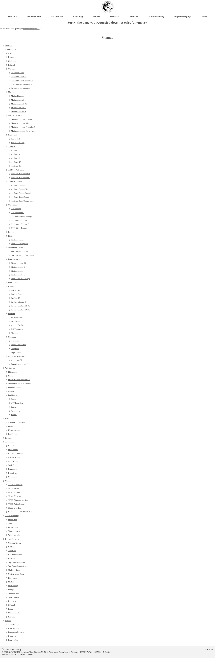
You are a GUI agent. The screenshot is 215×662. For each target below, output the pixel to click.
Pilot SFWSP (13, 282)
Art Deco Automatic (16, 169)
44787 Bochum (14, 492)
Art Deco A (15, 154)
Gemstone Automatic (16, 356)
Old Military (13, 204)
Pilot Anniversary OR (19, 243)
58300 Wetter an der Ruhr (18, 500)
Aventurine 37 (16, 360)
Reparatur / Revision (16, 632)
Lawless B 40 (16, 294)
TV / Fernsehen (17, 403)
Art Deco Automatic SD (20, 173)
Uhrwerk (11, 558)
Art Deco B (15, 158)
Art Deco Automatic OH (20, 177)
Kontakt (8, 438)
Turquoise (15, 348)
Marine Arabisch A (18, 111)
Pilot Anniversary (18, 239)
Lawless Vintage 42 (18, 302)
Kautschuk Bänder (15, 453)
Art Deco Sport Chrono (20, 197)
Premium (11, 313)
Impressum (12, 519)
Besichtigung (13, 434)
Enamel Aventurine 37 (19, 364)
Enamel (11, 57)
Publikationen (13, 395)
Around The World (18, 325)
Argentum (12, 53)
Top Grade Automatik (16, 562)
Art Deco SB (16, 162)
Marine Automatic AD (19, 123)
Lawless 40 (15, 290)
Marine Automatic (15, 115)
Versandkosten (14, 531)
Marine (11, 92)
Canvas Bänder (14, 457)
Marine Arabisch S (18, 107)
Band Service (13, 628)
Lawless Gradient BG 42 (20, 309)
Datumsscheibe (14, 612)
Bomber (11, 232)
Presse (13, 399)
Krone (10, 609)
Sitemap (18, 649)
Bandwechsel (13, 640)
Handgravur (13, 578)
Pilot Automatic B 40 (19, 267)
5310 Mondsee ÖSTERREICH (20, 511)
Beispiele (11, 616)
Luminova (12, 601)
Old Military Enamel (19, 228)
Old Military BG (17, 212)
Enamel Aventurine (18, 344)
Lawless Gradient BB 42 (20, 305)
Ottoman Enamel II (18, 76)
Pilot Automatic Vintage (20, 278)
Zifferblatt (12, 550)
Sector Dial (12, 134)
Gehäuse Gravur (14, 543)
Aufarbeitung (13, 624)
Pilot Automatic (14, 259)
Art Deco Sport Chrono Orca (22, 201)
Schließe (11, 546)
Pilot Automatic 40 (18, 263)
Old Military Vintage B (20, 224)
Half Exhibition (17, 329)
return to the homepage (32, 28)
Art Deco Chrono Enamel (21, 193)
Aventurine (15, 340)
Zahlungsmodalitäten (16, 422)
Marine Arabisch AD (19, 103)
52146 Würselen (14, 496)
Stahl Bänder (13, 449)
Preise (10, 426)
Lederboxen (13, 469)
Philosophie (12, 372)
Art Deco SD (16, 166)
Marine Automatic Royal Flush (23, 131)
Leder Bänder (13, 445)
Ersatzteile (12, 636)
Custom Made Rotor (16, 574)
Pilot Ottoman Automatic (20, 88)
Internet (14, 407)
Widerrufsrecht (14, 535)
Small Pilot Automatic (16, 247)
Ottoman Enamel (17, 72)
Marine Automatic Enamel (21, 119)
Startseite (8, 45)
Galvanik (11, 605)
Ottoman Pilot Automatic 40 (22, 84)
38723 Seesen (13, 488)
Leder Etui (12, 473)
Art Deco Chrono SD (19, 189)
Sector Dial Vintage (18, 142)
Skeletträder (13, 585)
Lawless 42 (15, 298)
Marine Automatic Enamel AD (23, 127)
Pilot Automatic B (18, 274)
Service (8, 620)
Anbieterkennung (12, 515)
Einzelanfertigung (12, 539)
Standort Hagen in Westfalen (19, 383)
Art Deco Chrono (15, 181)
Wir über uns (10, 368)
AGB (10, 523)
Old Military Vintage (19, 220)
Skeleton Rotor (14, 570)
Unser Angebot (14, 430)
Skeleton (14, 333)
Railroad (11, 65)
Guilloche (12, 61)
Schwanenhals (13, 597)
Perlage (11, 589)
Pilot (10, 236)
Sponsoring (15, 410)
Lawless (11, 286)
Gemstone (12, 337)
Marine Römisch (17, 96)
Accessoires (9, 441)
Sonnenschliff (13, 593)
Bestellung (9, 418)
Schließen (12, 465)
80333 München (14, 508)
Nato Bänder (13, 461)
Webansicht (209, 649)
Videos (14, 414)
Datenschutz (13, 527)
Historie (11, 375)
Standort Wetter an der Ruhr (19, 379)
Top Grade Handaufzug (17, 566)
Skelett (11, 581)
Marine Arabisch (17, 100)
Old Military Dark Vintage (21, 216)
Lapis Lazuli (16, 352)
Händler (8, 480)
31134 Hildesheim (15, 484)
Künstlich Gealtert (15, 554)
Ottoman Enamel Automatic (22, 80)
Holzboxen (12, 476)
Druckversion (9, 649)
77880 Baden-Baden (16, 504)
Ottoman (11, 68)
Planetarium (15, 321)
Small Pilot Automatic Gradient (23, 255)
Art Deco (11, 146)
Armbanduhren (11, 49)
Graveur (11, 391)
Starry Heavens (17, 317)
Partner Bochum (14, 387)
